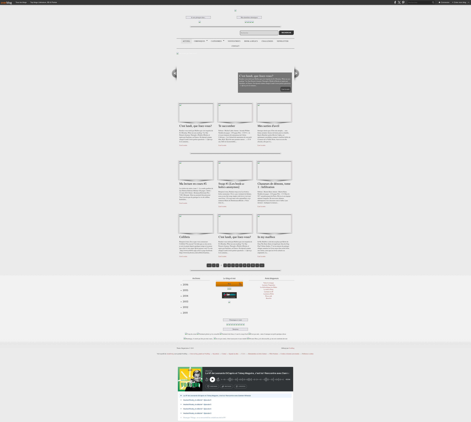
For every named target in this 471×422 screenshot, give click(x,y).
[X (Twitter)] (399, 2)
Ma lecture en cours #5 (193, 183)
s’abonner (213, 386)
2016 (185, 284)
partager (228, 386)
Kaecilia (268, 298)
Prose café (268, 296)
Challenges (267, 41)
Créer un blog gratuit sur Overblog (200, 354)
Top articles (216, 354)
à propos (242, 386)
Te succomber (226, 125)
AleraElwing (170, 354)
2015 (185, 290)
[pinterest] (403, 2)
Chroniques (198, 41)
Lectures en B (268, 291)
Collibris (184, 237)
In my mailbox (266, 237)
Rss (229, 284)
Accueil (186, 41)
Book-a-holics (251, 41)
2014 (185, 295)
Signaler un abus (234, 354)
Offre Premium (273, 354)
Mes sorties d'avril (268, 125)
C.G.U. (243, 354)
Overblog (291, 348)
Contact (235, 46)
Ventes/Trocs (234, 41)
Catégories (215, 41)
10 (253, 265)
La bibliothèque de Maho (268, 287)
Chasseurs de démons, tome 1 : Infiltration (274, 185)
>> (262, 265)
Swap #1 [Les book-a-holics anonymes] (231, 185)
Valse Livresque (268, 283)
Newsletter (282, 41)
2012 (185, 307)
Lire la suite (285, 89)
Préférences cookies (308, 354)
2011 (185, 312)
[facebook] (395, 2)
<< (209, 265)
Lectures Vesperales (268, 285)
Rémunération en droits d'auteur (257, 354)
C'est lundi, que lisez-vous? (195, 125)
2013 (185, 301)
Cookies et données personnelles (290, 354)
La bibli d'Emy (269, 289)
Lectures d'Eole (269, 294)
